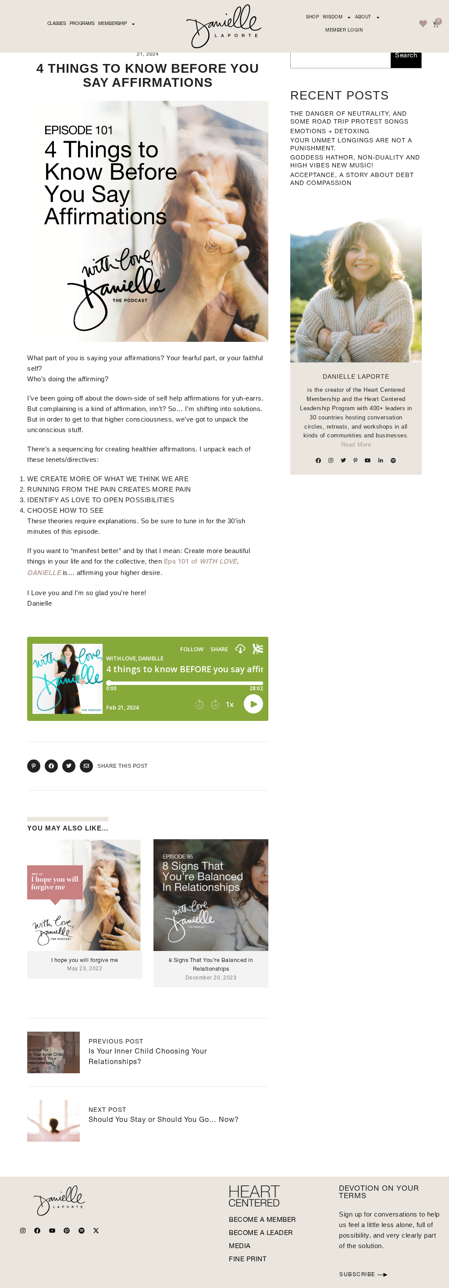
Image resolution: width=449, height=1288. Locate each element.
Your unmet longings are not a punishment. (351, 145)
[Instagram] (23, 1230)
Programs (82, 24)
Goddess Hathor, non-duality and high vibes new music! (355, 162)
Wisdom (332, 17)
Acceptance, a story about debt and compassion (352, 180)
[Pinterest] (67, 1230)
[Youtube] (52, 1230)
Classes (56, 24)
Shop (312, 17)
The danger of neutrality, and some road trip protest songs (349, 118)
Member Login (344, 30)
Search (406, 56)
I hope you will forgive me (84, 961)
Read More (356, 445)
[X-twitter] (96, 1230)
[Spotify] (81, 1230)
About (363, 17)
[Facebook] (37, 1230)
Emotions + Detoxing (330, 132)
